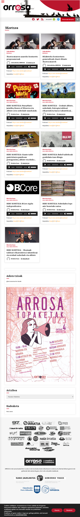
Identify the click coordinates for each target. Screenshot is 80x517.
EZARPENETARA (21, 515)
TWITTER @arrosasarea (11, 501)
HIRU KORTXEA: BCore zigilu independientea (20, 205)
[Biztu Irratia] (41, 428)
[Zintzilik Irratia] (48, 449)
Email (15, 74)
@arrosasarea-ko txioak (13, 281)
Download (28, 71)
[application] (22, 67)
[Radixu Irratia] (32, 444)
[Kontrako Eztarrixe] (29, 438)
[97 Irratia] (17, 423)
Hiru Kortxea (11, 100)
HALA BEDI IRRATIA (12, 102)
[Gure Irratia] (25, 433)
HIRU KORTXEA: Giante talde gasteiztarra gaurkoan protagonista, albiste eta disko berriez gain (20, 157)
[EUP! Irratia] (13, 433)
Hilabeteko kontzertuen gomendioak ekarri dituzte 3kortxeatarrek (54, 59)
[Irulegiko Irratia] (64, 433)
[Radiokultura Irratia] (17, 444)
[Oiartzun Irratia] (65, 438)
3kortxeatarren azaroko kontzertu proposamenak (22, 58)
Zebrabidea (11, 51)
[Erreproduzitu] (9, 67)
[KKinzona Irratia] (16, 438)
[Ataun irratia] (16, 428)
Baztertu (69, 510)
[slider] (34, 66)
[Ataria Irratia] (63, 423)
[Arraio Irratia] (49, 423)
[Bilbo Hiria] (30, 428)
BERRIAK (9, 53)
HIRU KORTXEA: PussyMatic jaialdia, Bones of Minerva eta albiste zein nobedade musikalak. (22, 108)
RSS (19, 74)
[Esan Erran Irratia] (65, 428)
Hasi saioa (9, 411)
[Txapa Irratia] (55, 444)
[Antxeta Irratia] (31, 423)
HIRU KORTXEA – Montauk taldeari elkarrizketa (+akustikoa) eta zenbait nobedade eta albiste (22, 252)
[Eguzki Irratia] (51, 428)
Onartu (57, 510)
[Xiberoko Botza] (66, 444)
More (22, 74)
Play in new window (18, 71)
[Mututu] (29, 67)
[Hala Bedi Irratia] (40, 433)
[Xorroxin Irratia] (32, 449)
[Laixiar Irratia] (35, 438)
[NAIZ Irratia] (48, 438)
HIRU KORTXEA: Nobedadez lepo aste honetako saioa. (57, 205)
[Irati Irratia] (52, 433)
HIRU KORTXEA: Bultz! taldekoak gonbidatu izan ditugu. (57, 156)
